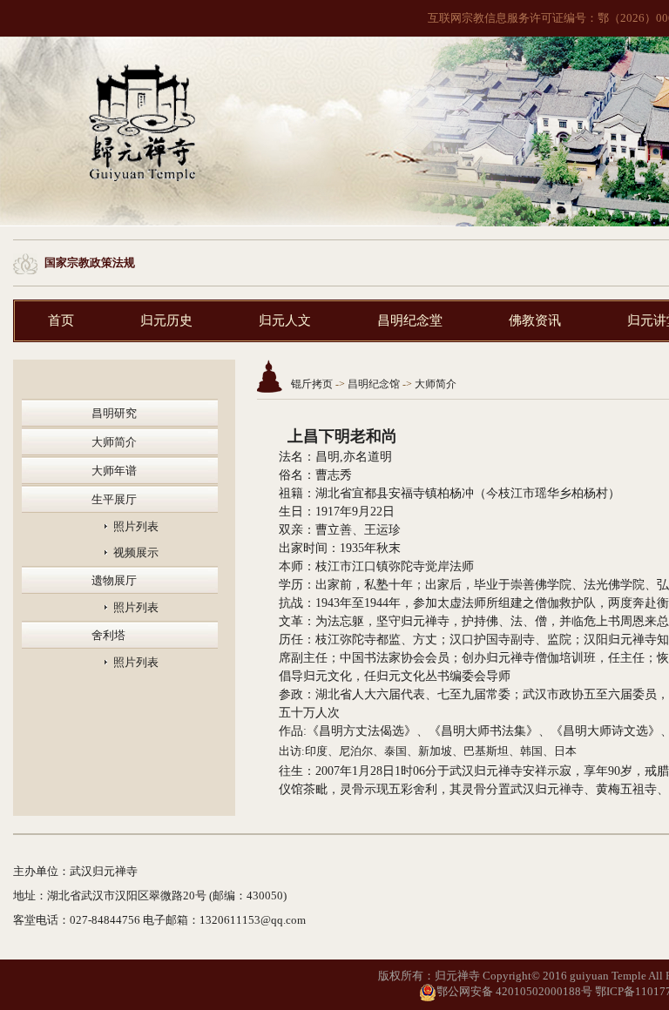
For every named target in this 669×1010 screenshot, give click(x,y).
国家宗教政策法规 (89, 262)
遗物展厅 (114, 580)
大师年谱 (114, 470)
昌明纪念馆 (374, 384)
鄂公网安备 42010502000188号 (514, 991)
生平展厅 (114, 499)
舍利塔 (108, 635)
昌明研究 (114, 413)
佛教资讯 (535, 320)
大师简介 (114, 441)
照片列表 (136, 526)
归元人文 (285, 320)
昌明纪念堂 (410, 320)
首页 (61, 320)
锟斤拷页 (312, 384)
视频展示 (136, 552)
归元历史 (166, 320)
